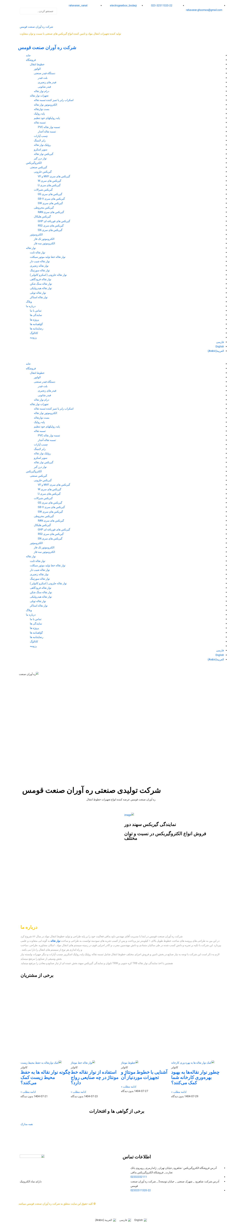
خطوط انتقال (37, 64)
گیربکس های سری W (49, 180)
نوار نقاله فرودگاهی (40, 279)
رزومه (33, 337)
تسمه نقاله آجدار (47, 131)
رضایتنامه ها (36, 328)
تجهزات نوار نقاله (39, 95)
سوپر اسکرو (40, 149)
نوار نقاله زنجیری (39, 265)
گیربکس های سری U (49, 185)
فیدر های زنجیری (47, 82)
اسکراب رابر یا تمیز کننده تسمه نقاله (53, 100)
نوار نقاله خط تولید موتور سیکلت (47, 256)
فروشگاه (31, 59)
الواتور (37, 68)
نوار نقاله (31, 248)
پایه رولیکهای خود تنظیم (47, 118)
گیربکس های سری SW (50, 203)
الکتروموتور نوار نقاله (45, 104)
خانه (28, 55)
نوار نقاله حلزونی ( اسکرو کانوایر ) (48, 274)
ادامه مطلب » (178, 1091)
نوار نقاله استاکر (39, 297)
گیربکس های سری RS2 (51, 225)
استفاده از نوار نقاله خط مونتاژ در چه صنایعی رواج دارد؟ (95, 1077)
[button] (39, 5)
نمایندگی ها (36, 315)
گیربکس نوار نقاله (43, 153)
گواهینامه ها (36, 324)
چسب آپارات (41, 136)
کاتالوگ (34, 333)
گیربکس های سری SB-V (51, 198)
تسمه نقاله (40, 122)
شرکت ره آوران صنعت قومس (36, 26)
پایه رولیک (39, 113)
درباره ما (31, 306)
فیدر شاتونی (44, 86)
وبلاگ (29, 301)
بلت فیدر (42, 77)
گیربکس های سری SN (50, 230)
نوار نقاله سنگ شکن (41, 283)
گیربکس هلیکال (42, 216)
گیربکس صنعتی (38, 167)
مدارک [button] (24, 1124)
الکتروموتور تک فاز (44, 238)
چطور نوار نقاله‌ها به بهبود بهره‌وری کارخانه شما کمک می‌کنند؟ (195, 1077)
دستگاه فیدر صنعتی (44, 73)
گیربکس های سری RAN (51, 212)
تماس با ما (35, 310)
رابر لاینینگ (40, 140)
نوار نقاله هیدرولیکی (41, 288)
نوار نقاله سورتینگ (40, 270)
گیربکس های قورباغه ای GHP (54, 221)
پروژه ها (34, 319)
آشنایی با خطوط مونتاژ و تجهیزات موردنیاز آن (144, 1075)
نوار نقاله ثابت (37, 252)
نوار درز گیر (40, 158)
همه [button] (30, 1124)
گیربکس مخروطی (44, 207)
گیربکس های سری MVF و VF (54, 176)
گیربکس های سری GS (50, 194)
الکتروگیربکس (34, 162)
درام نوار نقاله (41, 91)
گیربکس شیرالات (43, 189)
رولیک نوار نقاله (42, 144)
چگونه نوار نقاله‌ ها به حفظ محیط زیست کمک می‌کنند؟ (45, 1077)
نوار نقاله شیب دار (40, 261)
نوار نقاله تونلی (38, 292)
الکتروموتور (36, 234)
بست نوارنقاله (41, 109)
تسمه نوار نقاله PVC (49, 127)
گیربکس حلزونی (43, 171)
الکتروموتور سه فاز (44, 243)
